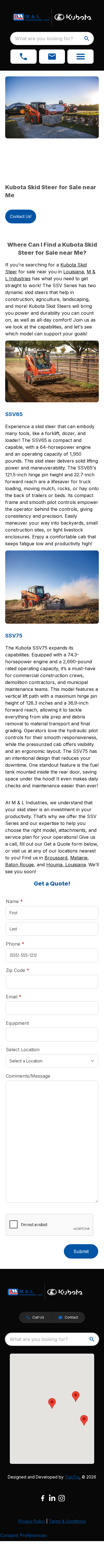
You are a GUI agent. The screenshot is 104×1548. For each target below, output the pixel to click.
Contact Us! (20, 216)
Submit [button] (81, 1251)
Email (22, 997)
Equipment (17, 1023)
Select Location (23, 1049)
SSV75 (14, 636)
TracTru (72, 1476)
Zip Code (17, 970)
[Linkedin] (52, 1498)
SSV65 (14, 414)
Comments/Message (28, 1076)
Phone (15, 944)
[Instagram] (61, 1498)
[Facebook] (42, 1498)
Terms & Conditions (67, 1521)
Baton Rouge (19, 864)
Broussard (55, 858)
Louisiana (73, 272)
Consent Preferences (23, 1535)
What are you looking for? (44, 38)
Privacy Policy (31, 1521)
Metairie (79, 858)
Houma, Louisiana (66, 864)
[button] (23, 56)
